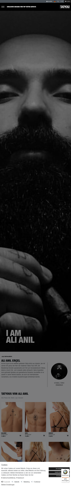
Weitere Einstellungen (7, 485)
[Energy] (59, 417)
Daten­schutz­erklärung (9, 478)
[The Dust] (35, 457)
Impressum (20, 478)
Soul (26, 433)
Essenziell (7, 482)
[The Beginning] (11, 457)
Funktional (37, 482)
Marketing (27, 482)
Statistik (16, 482)
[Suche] (58, 1)
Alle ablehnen (59, 475)
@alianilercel (59, 385)
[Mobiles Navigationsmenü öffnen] (4, 7)
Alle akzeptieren (59, 468)
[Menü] (68, 470)
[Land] (54, 1)
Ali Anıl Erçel (4, 434)
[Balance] (11, 417)
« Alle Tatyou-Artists (6, 356)
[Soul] (35, 417)
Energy (51, 433)
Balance (3, 433)
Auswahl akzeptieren (59, 472)
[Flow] (59, 457)
